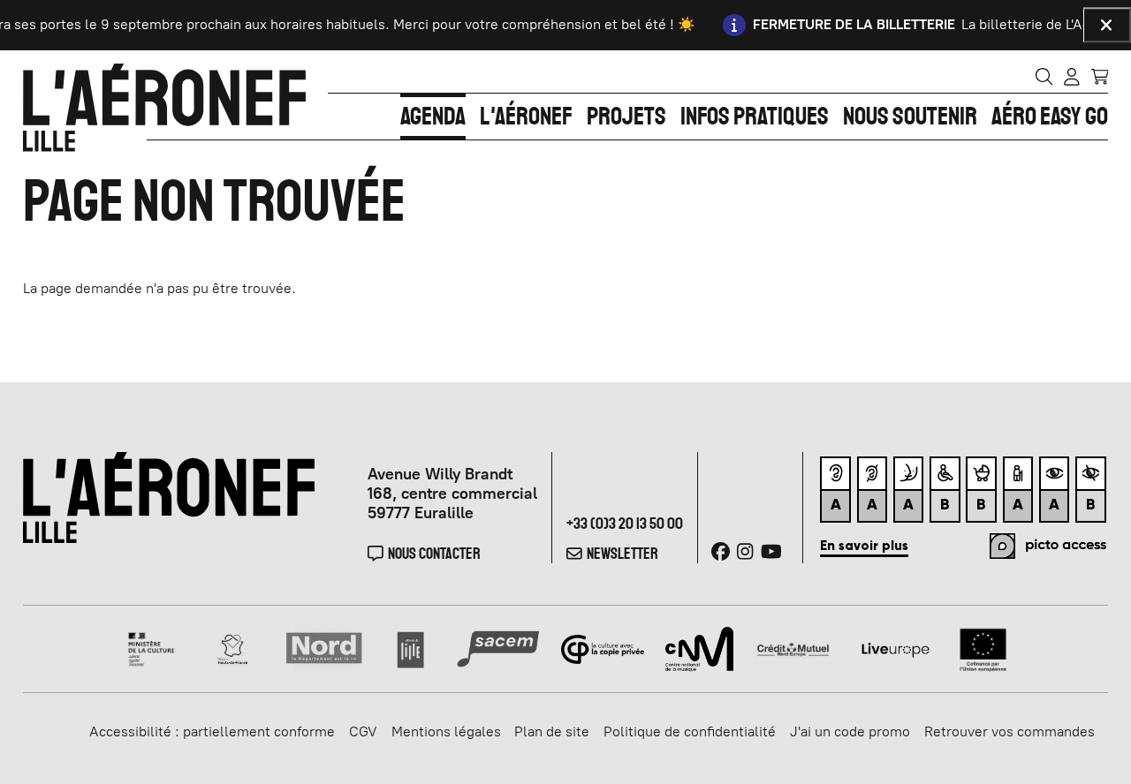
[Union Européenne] (983, 647)
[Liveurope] (895, 647)
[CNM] (699, 647)
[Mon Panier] (1100, 75)
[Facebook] (720, 551)
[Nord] (324, 647)
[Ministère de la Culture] (152, 647)
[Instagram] (745, 551)
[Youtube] (771, 551)
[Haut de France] (232, 647)
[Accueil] (164, 108)
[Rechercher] (1044, 76)
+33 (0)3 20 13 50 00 (624, 523)
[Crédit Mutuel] (793, 647)
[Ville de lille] (410, 647)
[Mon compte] (1072, 76)
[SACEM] (499, 647)
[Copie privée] (603, 647)
